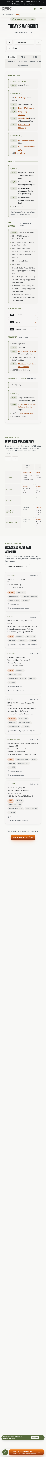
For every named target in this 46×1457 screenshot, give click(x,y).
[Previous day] (10, 42)
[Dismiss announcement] (43, 3)
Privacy (12, 1438)
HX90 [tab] (35, 57)
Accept (35, 1437)
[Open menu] (41, 9)
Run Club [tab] (23, 61)
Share (15, 48)
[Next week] (15, 458)
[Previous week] (8, 458)
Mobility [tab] (11, 61)
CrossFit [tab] (11, 57)
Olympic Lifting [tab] (35, 61)
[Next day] (39, 42)
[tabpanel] (23, 247)
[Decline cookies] (42, 1437)
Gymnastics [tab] (23, 66)
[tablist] (23, 61)
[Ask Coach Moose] (5, 1452)
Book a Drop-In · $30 (23, 837)
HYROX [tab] (23, 57)
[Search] (35, 9)
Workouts (9, 15)
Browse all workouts (15, 567)
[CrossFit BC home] (7, 9)
